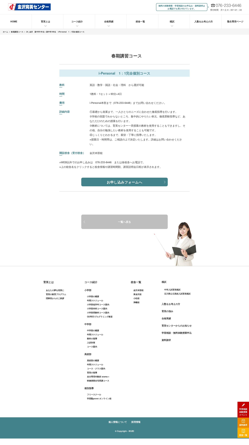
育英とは (45, 21)
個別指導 (89, 388)
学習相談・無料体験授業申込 (177, 332)
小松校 (136, 298)
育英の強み (167, 311)
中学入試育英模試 (172, 289)
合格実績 (108, 21)
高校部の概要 (93, 360)
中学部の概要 (93, 330)
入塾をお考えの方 (203, 21)
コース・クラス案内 (96, 368)
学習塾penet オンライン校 (99, 398)
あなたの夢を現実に (55, 290)
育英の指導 (92, 372)
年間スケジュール (95, 300)
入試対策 (91, 342)
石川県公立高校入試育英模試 (177, 293)
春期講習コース (17, 31)
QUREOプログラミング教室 (100, 316)
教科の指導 (92, 338)
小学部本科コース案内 (97, 308)
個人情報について (118, 422)
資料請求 (166, 340)
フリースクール (94, 394)
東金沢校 (137, 294)
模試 (172, 21)
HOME (13, 21)
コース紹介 (77, 21)
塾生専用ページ (235, 21)
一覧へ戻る (124, 222)
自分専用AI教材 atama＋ (98, 376)
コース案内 (92, 346)
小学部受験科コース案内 (98, 312)
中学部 (87, 324)
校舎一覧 (140, 21)
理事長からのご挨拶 (55, 298)
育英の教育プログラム (56, 294)
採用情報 (135, 422)
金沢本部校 (96, 153)
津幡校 (136, 302)
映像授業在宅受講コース (98, 380)
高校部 (87, 354)
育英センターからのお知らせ (177, 325)
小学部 (87, 290)
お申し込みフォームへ (124, 182)
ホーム (5, 31)
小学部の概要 (93, 296)
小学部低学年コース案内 (98, 304)
